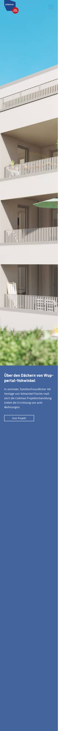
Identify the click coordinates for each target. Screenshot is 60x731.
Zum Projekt (19, 418)
